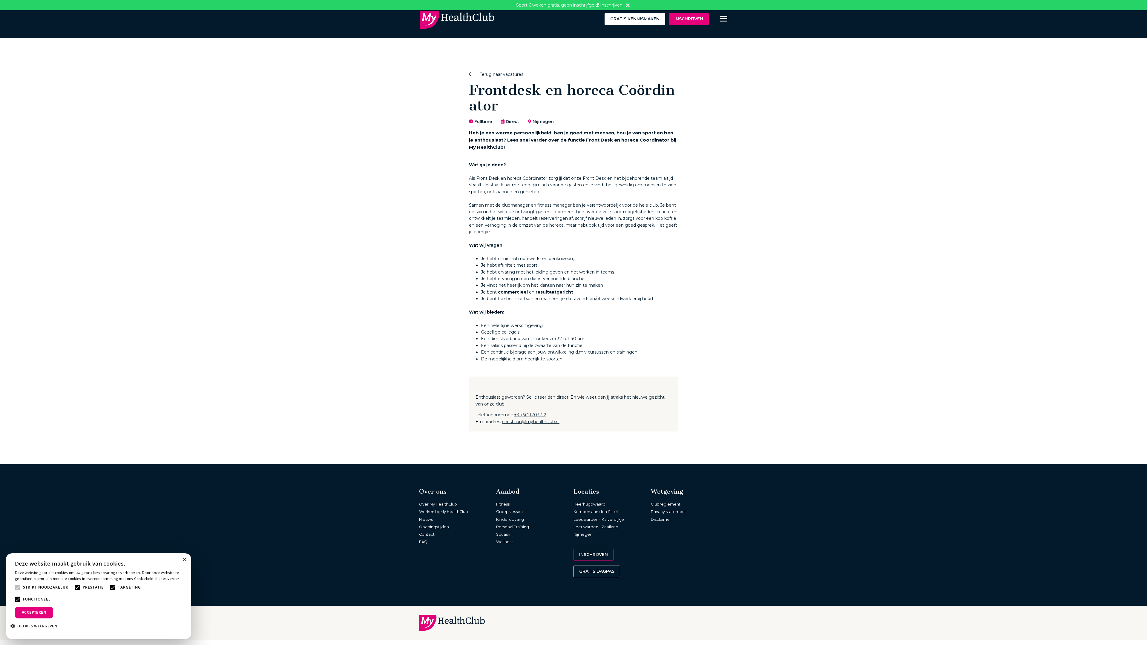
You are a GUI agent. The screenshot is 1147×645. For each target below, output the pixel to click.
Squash (503, 534)
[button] (36, 626)
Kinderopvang (510, 519)
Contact (427, 534)
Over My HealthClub (438, 504)
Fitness (503, 504)
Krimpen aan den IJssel (596, 511)
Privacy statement (668, 511)
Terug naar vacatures (501, 74)
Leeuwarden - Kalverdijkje (599, 519)
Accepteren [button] (34, 612)
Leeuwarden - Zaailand (596, 527)
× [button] (184, 560)
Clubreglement (665, 504)
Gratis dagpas (596, 571)
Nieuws (426, 519)
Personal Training (512, 527)
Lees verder (169, 578)
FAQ (423, 542)
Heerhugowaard (589, 504)
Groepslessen (509, 511)
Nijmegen (583, 534)
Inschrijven (688, 19)
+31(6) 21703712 (530, 414)
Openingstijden (434, 527)
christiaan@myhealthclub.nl (530, 421)
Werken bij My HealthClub (443, 511)
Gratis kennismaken (635, 19)
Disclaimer (661, 519)
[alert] (98, 596)
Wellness (504, 542)
